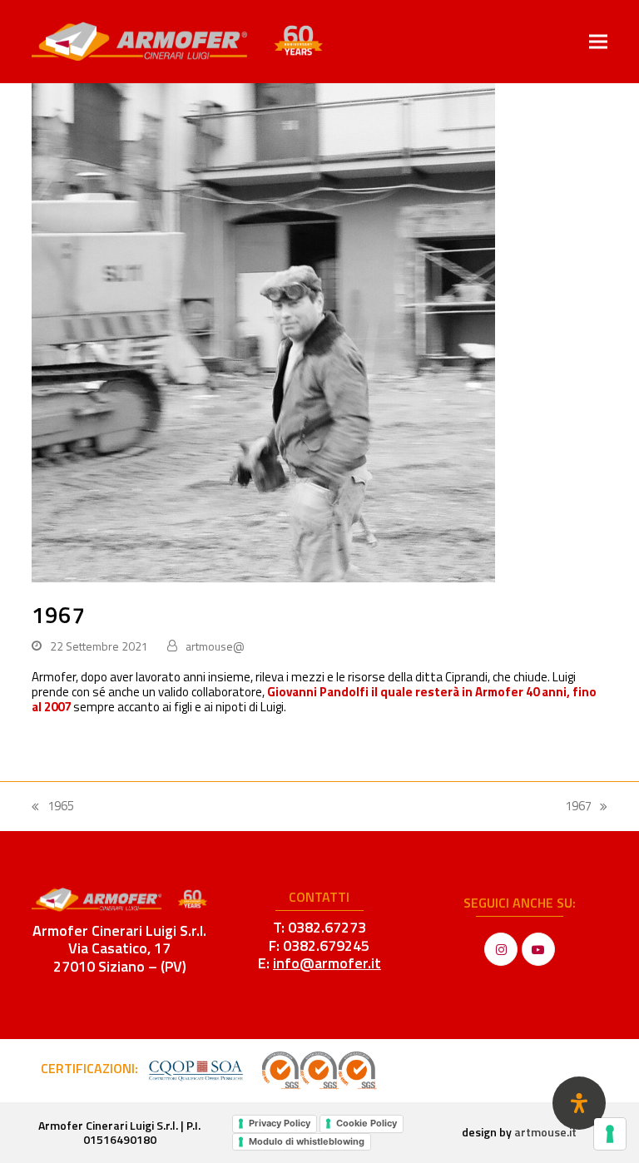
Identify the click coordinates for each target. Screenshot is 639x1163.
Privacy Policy (279, 1123)
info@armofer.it (327, 963)
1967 (586, 806)
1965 (53, 806)
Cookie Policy (366, 1123)
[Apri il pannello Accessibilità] (579, 1103)
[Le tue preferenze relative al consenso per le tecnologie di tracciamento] (610, 1134)
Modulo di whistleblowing (306, 1141)
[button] (598, 41)
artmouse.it (545, 1132)
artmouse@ (215, 646)
